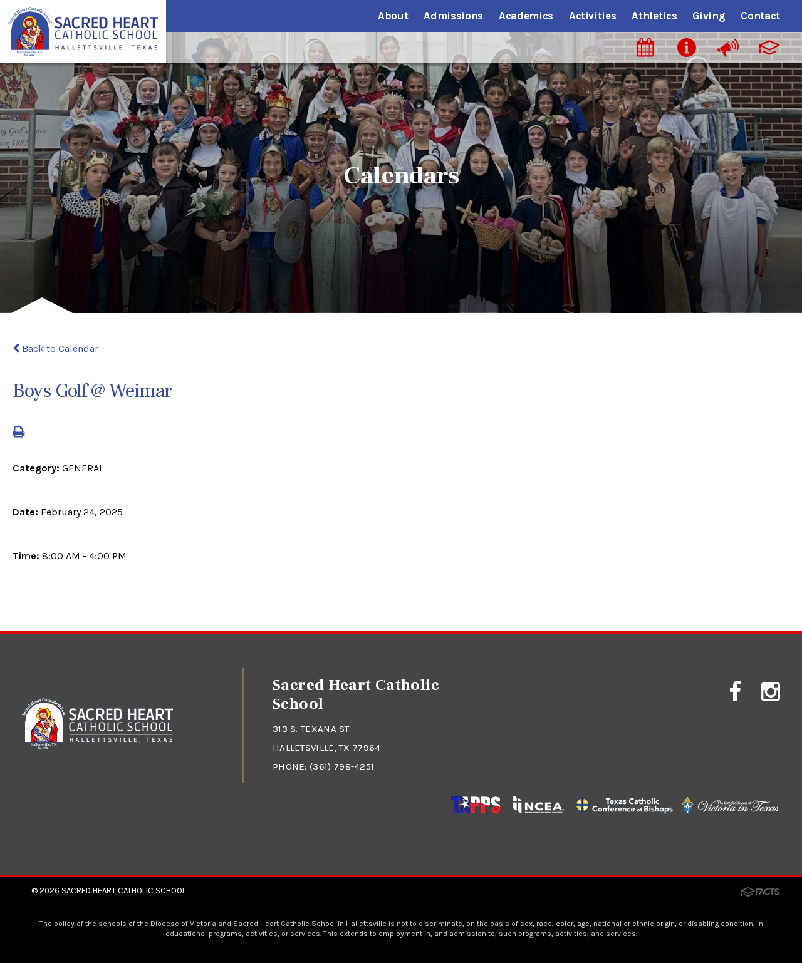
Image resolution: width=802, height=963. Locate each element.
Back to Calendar (58, 348)
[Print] (18, 433)
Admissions (453, 15)
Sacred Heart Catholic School (123, 890)
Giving (708, 15)
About (393, 15)
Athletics (654, 15)
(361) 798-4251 (342, 766)
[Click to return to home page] (97, 745)
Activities (593, 15)
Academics (526, 15)
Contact (760, 15)
